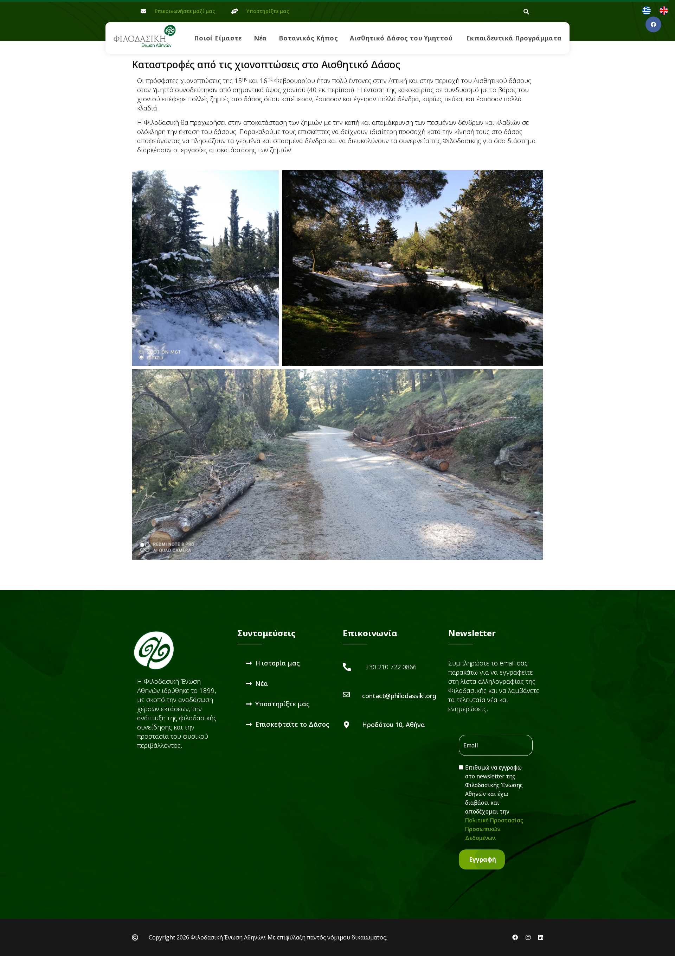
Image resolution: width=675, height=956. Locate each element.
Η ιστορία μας (277, 662)
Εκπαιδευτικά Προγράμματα (514, 38)
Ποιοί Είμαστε (218, 38)
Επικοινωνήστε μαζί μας (185, 11)
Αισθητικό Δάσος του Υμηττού (401, 38)
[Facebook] (653, 24)
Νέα (260, 38)
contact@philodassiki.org (399, 695)
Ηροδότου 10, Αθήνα (393, 724)
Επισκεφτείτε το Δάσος (292, 724)
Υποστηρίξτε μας (267, 11)
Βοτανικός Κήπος (308, 38)
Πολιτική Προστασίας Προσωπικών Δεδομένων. (494, 829)
